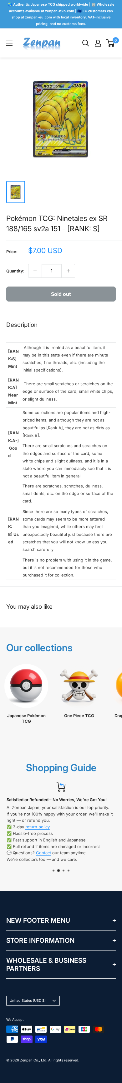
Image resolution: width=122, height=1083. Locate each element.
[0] (110, 43)
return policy (37, 827)
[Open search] (85, 43)
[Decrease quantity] (35, 270)
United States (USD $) (28, 1000)
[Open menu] (9, 43)
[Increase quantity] (68, 270)
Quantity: (15, 270)
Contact (43, 853)
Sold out (61, 294)
